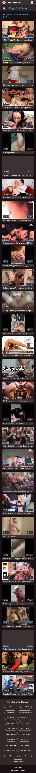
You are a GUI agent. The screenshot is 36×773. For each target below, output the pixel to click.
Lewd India (11, 740)
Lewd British (10, 718)
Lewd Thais (18, 761)
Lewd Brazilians (24, 712)
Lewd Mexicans (25, 750)
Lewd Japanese (11, 745)
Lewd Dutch (11, 729)
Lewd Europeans (11, 734)
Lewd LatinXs (10, 750)
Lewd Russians (11, 756)
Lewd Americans (11, 707)
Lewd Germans (14, 2)
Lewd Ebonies (24, 729)
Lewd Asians (10, 712)
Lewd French (26, 734)
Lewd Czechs (25, 723)
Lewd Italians (24, 740)
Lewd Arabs (26, 707)
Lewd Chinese (11, 723)
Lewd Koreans (25, 745)
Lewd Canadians (24, 718)
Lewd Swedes (25, 756)
